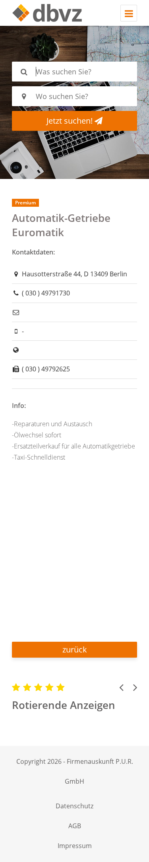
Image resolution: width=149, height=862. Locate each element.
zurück (74, 649)
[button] (121, 687)
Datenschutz (74, 806)
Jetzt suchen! (70, 120)
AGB (74, 825)
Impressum (75, 845)
